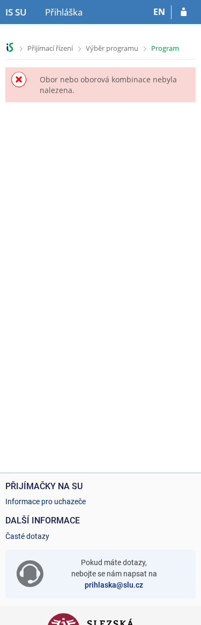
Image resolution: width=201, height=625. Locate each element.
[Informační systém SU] (9, 47)
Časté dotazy (27, 536)
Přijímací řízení (50, 48)
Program (165, 48)
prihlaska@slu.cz (114, 585)
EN (159, 12)
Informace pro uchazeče (45, 501)
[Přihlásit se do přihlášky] (184, 12)
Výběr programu (112, 48)
